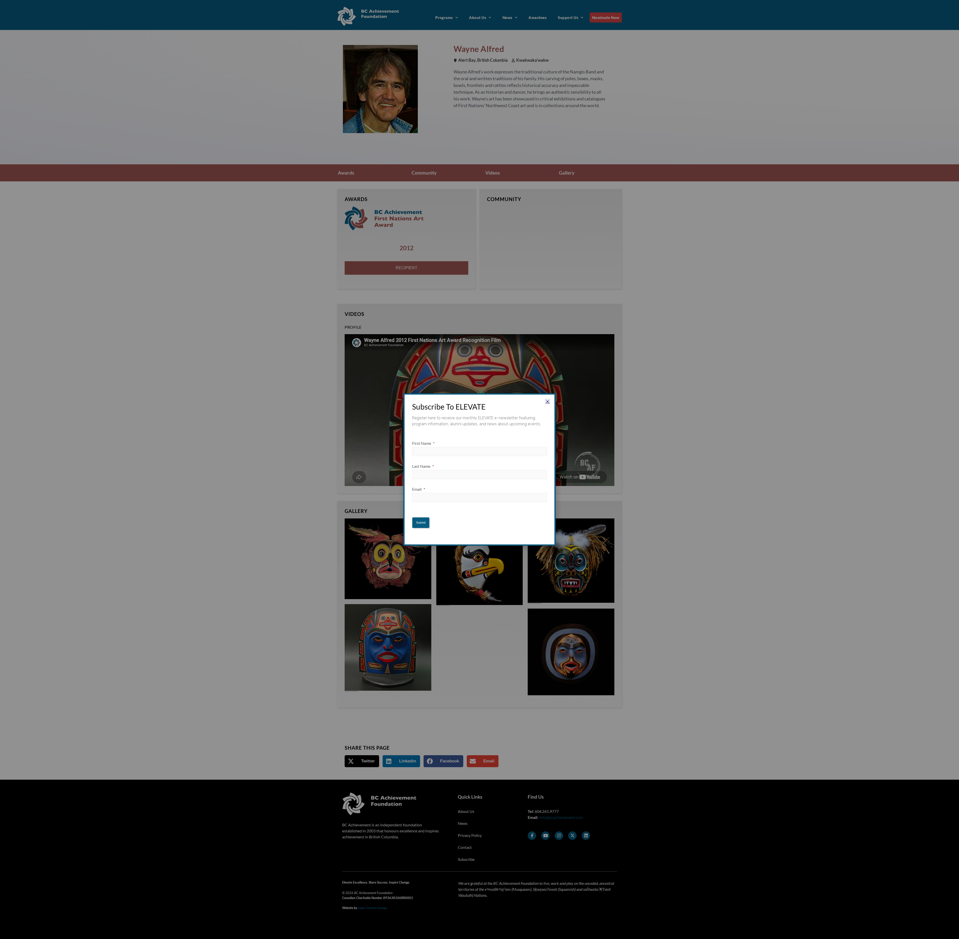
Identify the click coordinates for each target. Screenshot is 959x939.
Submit (421, 522)
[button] (547, 401)
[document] (479, 469)
